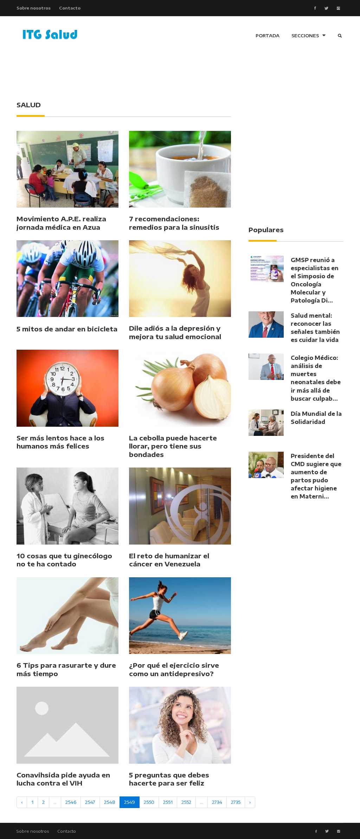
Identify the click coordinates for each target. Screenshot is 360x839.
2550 (149, 802)
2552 (186, 802)
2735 (235, 802)
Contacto (70, 7)
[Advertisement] (180, 74)
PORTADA (267, 35)
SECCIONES (305, 35)
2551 (168, 802)
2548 (109, 802)
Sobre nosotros (34, 7)
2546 (70, 802)
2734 (217, 802)
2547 (90, 802)
